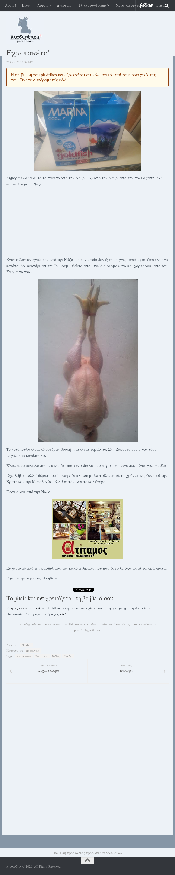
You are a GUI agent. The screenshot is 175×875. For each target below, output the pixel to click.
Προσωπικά (32, 650)
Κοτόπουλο (41, 656)
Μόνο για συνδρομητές (133, 5)
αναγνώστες (24, 656)
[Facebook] (141, 5)
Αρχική (10, 5)
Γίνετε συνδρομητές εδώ (43, 80)
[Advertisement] (87, 221)
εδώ (63, 614)
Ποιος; (26, 5)
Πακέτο (68, 656)
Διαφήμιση (65, 5)
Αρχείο (42, 5)
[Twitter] (150, 5)
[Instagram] (145, 5)
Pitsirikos (26, 645)
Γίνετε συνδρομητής (94, 5)
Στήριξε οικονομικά (23, 608)
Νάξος (56, 656)
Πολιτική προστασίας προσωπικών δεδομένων (87, 852)
